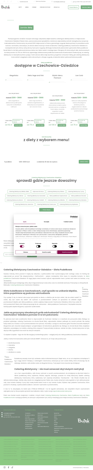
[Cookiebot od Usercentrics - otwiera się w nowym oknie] (71, 217)
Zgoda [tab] (24, 221)
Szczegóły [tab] (46, 221)
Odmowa (25, 252)
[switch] (38, 246)
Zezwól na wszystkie (67, 252)
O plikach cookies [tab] (68, 221)
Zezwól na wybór (46, 252)
